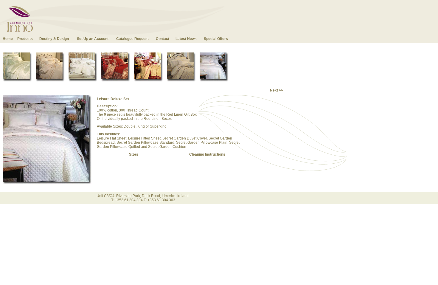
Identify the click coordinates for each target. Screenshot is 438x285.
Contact (162, 39)
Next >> (276, 90)
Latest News (186, 39)
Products (25, 39)
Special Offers (216, 39)
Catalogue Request (132, 39)
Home (8, 39)
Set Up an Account (92, 39)
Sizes (133, 154)
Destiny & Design (54, 39)
